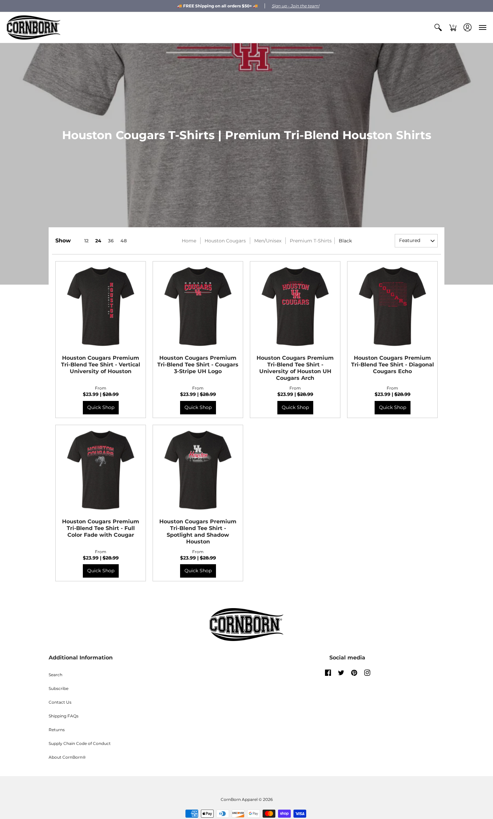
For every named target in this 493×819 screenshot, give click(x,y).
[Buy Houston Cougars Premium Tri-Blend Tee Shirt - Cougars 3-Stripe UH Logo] (197, 306)
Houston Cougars (225, 241)
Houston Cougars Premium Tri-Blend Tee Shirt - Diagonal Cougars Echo (392, 364)
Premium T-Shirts (311, 241)
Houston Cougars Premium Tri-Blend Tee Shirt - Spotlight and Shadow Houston (197, 531)
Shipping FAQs (63, 715)
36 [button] (111, 241)
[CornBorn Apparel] (33, 27)
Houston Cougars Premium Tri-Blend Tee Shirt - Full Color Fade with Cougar (100, 528)
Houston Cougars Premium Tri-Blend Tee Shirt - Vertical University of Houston (100, 364)
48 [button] (123, 241)
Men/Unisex (267, 241)
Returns (57, 729)
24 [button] (98, 241)
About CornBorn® (67, 757)
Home (189, 241)
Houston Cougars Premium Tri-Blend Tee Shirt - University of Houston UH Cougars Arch (295, 368)
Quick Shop (100, 407)
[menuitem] (438, 27)
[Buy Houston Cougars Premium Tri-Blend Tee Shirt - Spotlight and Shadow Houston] (197, 470)
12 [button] (86, 241)
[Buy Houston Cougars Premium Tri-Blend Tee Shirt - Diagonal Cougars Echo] (392, 306)
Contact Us (60, 702)
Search (55, 674)
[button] (438, 27)
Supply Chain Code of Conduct (80, 743)
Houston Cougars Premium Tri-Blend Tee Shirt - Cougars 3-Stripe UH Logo (197, 364)
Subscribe (58, 688)
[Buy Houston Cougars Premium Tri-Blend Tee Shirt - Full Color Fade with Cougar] (100, 470)
